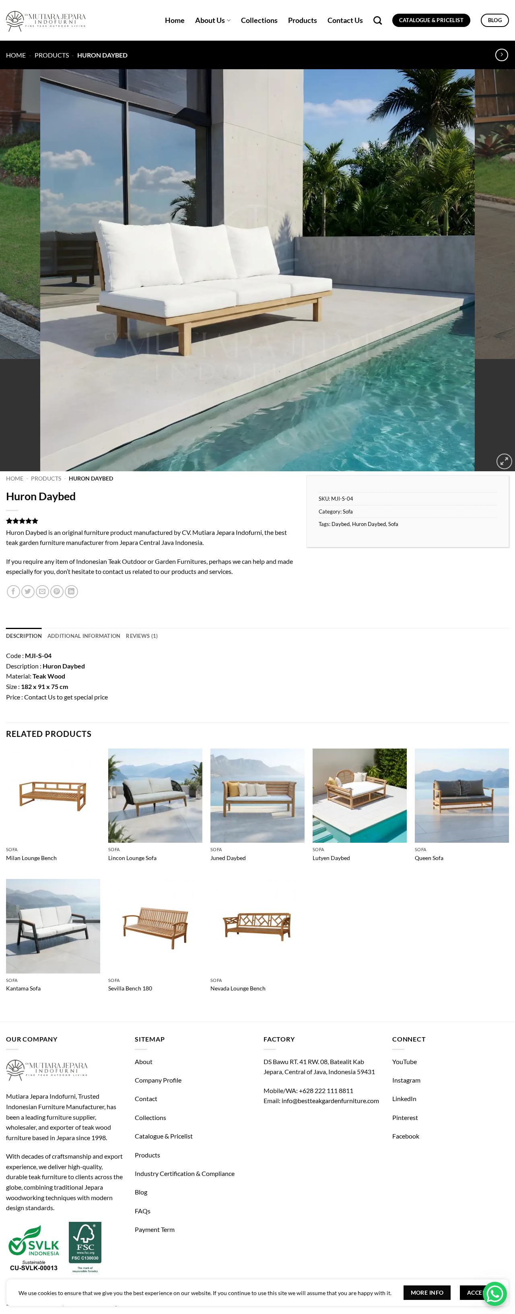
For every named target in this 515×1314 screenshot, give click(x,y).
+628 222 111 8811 (326, 1090)
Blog (141, 1192)
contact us (117, 571)
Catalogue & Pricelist (164, 1136)
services (220, 571)
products (183, 571)
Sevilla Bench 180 (130, 988)
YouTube (404, 1061)
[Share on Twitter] (28, 591)
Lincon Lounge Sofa (132, 857)
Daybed (341, 524)
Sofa (348, 511)
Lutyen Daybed (331, 857)
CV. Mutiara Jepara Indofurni (222, 532)
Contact (146, 1098)
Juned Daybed (228, 857)
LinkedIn (404, 1098)
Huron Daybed (369, 524)
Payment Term (155, 1229)
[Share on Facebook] (13, 591)
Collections (259, 20)
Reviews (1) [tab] (142, 636)
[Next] (494, 270)
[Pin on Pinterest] (57, 591)
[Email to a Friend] (42, 591)
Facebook (405, 1136)
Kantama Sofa (23, 988)
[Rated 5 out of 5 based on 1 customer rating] (150, 521)
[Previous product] (501, 55)
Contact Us (345, 20)
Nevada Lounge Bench (238, 988)
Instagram (406, 1080)
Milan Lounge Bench (31, 857)
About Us (210, 20)
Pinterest (405, 1117)
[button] (504, 461)
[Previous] (20, 270)
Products (302, 20)
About (143, 1061)
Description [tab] (24, 636)
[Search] (377, 20)
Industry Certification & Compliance (185, 1173)
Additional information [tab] (84, 636)
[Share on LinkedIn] (71, 591)
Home (175, 20)
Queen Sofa (429, 857)
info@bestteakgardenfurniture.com (330, 1100)
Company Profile (158, 1080)
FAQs (142, 1211)
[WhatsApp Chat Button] (495, 1294)
